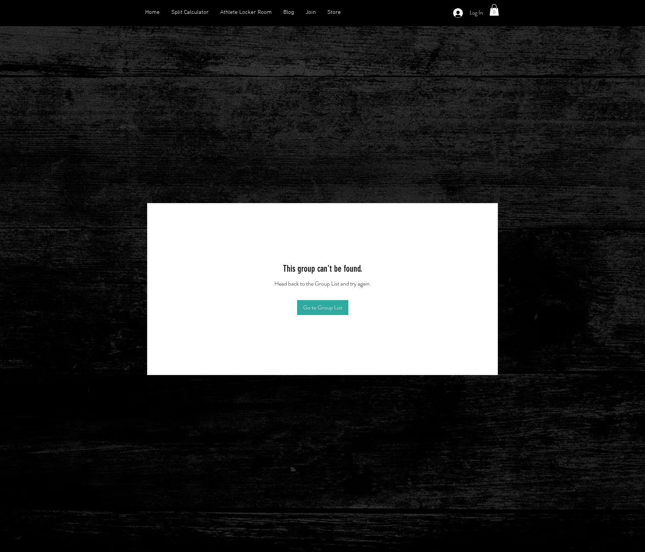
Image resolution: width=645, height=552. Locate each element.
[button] (494, 10)
